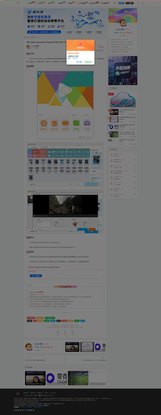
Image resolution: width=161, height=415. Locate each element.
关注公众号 (88, 62)
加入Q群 (79, 62)
